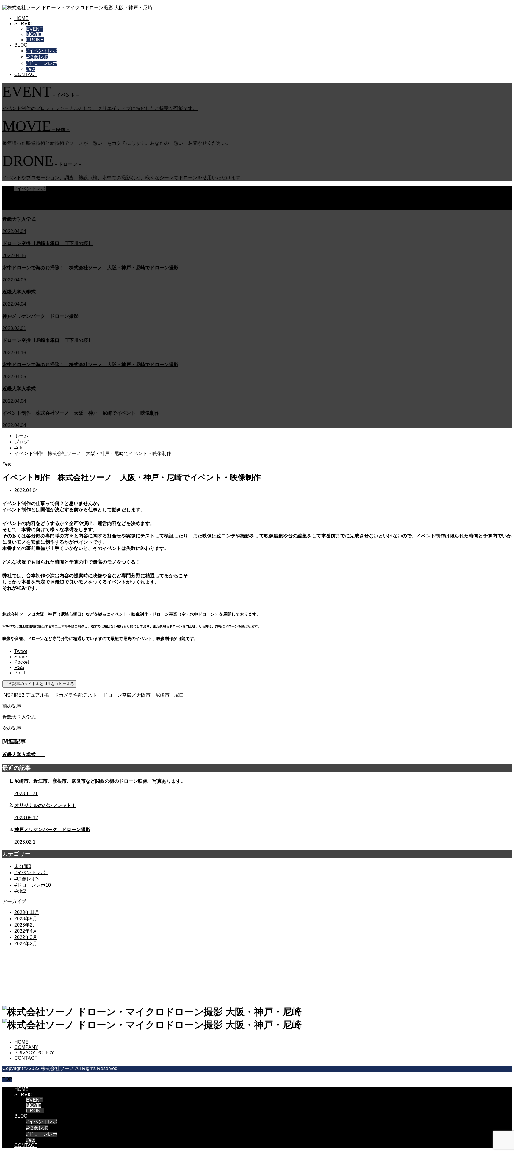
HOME (21, 18)
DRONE (35, 39)
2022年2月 (25, 943)
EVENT (34, 29)
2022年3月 (25, 937)
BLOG (20, 45)
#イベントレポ (41, 50)
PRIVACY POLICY (34, 1052)
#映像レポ (37, 56)
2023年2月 (25, 924)
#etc (30, 69)
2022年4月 (25, 931)
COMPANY (26, 1047)
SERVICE (25, 23)
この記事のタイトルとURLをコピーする (39, 684)
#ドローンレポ (41, 63)
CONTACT (25, 74)
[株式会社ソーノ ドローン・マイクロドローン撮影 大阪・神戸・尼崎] (77, 7)
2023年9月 (25, 918)
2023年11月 (26, 912)
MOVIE (33, 34)
